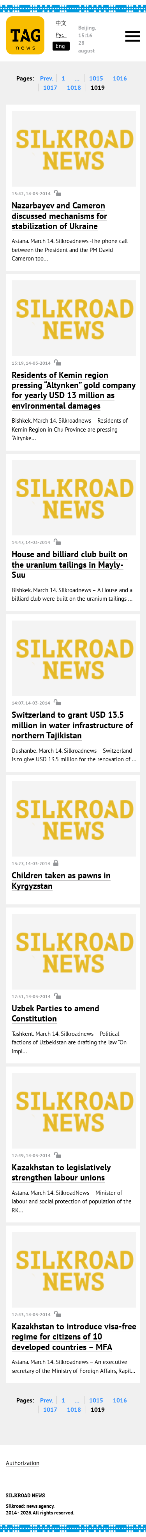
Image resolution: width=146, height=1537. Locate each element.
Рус (60, 35)
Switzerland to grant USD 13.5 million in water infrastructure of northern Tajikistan (72, 725)
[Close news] (74, 819)
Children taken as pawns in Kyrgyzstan (61, 880)
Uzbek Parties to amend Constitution (55, 1013)
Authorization (22, 1463)
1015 (96, 78)
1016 (120, 78)
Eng (60, 45)
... (77, 78)
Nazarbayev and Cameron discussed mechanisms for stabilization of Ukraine (59, 215)
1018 (74, 87)
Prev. (46, 78)
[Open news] (74, 149)
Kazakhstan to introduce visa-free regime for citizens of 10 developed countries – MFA (74, 1336)
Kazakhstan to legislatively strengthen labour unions (61, 1172)
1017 (50, 87)
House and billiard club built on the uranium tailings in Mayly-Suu (70, 564)
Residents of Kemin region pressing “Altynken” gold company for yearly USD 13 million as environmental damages (74, 390)
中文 (61, 23)
